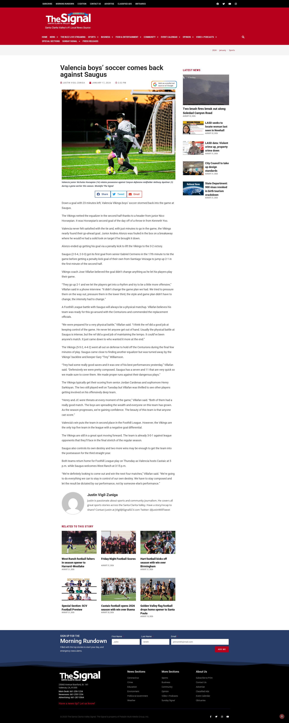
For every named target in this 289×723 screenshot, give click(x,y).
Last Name (146, 636)
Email (174, 636)
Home (44, 37)
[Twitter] (223, 4)
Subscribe (47, 4)
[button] (243, 37)
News (52, 37)
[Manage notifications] (282, 716)
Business (105, 37)
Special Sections (51, 41)
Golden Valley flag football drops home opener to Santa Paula (157, 609)
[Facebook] (217, 4)
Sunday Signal (69, 41)
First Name (117, 636)
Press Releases (90, 41)
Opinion (187, 37)
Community (149, 37)
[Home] (208, 50)
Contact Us (95, 4)
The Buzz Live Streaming (73, 37)
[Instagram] (235, 4)
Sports (92, 37)
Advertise (109, 4)
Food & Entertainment (127, 37)
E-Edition (82, 4)
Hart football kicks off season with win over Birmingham (153, 562)
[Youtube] (229, 4)
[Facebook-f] (211, 717)
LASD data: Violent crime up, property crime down (216, 146)
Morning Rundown (65, 4)
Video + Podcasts (205, 37)
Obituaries (140, 4)
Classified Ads (125, 4)
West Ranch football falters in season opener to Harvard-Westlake (78, 562)
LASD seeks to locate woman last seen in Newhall (216, 126)
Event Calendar (169, 37)
